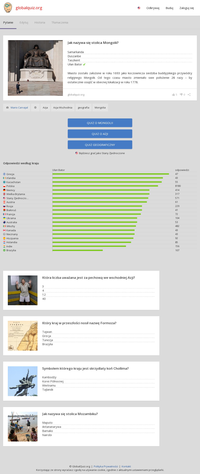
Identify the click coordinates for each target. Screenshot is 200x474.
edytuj (24, 22)
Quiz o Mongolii (100, 123)
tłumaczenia (59, 22)
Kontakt (126, 466)
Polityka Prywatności (106, 466)
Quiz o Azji (100, 134)
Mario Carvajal (19, 107)
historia (39, 22)
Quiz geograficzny (100, 145)
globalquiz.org (29, 7)
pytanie (8, 22)
